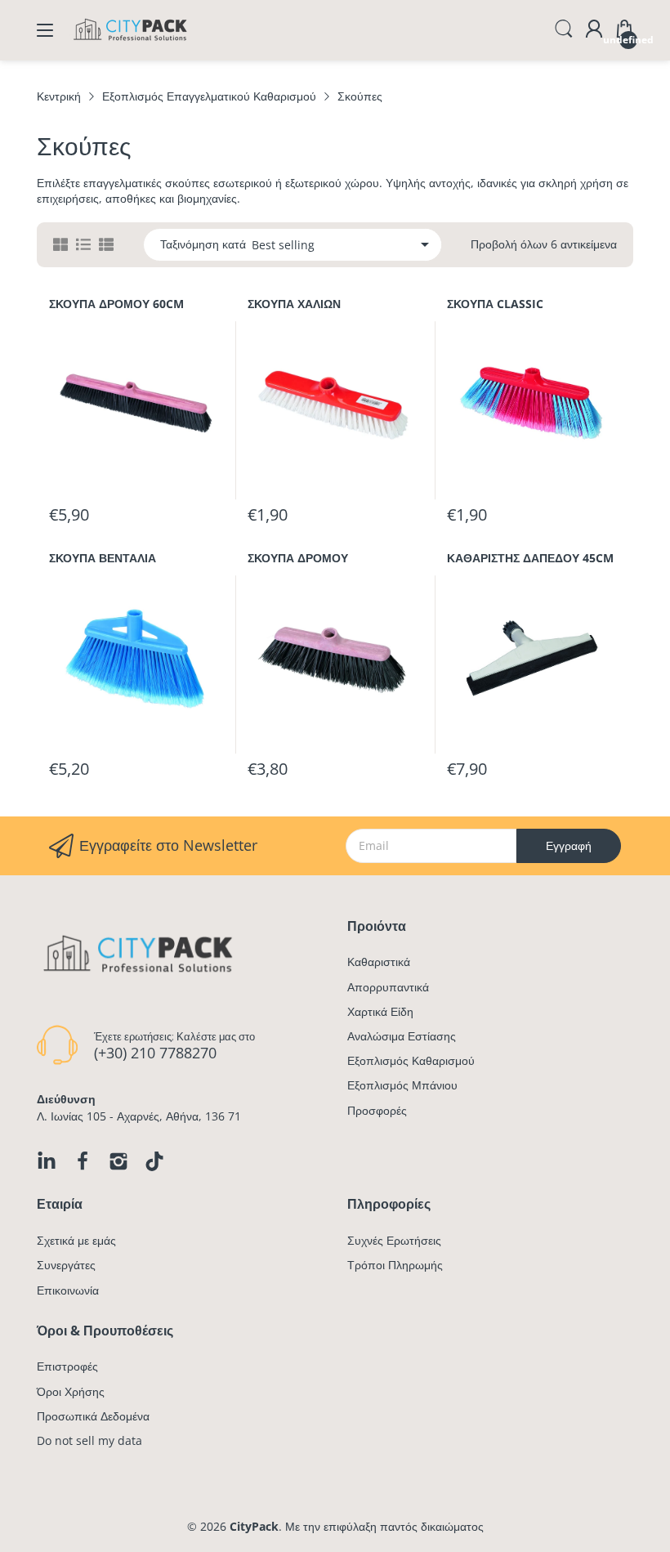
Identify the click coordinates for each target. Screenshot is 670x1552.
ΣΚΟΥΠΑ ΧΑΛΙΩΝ (294, 303)
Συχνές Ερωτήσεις (394, 1240)
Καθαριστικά (378, 961)
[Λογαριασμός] (594, 30)
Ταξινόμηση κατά (203, 244)
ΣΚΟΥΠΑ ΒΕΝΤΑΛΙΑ (102, 558)
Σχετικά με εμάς (76, 1240)
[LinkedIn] (46, 1161)
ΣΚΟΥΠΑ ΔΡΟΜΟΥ (298, 558)
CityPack (254, 1526)
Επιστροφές (67, 1366)
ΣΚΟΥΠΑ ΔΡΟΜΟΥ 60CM (116, 303)
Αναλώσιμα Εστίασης (401, 1036)
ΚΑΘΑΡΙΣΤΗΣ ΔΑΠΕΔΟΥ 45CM (530, 558)
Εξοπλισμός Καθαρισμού (411, 1060)
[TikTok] (154, 1161)
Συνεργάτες (66, 1264)
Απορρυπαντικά (388, 987)
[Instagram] (118, 1161)
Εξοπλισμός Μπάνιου (402, 1085)
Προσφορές (377, 1110)
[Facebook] (82, 1161)
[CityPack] (130, 44)
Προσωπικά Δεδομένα (93, 1416)
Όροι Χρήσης (71, 1391)
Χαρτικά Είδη (380, 1011)
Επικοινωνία (68, 1290)
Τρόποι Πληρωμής (395, 1264)
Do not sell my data (89, 1440)
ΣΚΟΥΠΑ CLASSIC (495, 303)
